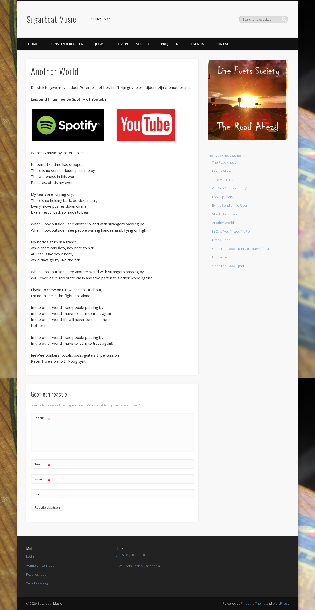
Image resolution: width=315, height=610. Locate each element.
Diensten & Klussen (66, 44)
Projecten (170, 44)
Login (30, 556)
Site (36, 494)
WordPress (281, 603)
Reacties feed (36, 574)
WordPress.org (37, 583)
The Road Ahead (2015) (224, 155)
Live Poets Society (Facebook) (138, 566)
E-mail (42, 480)
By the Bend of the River (229, 205)
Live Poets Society (133, 44)
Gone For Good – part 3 (229, 266)
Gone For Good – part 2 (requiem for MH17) (243, 248)
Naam (42, 465)
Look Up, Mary (222, 197)
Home (33, 44)
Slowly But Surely (224, 214)
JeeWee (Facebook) (131, 554)
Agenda (197, 44)
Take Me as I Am (223, 179)
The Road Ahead (224, 162)
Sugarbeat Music (51, 19)
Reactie (42, 418)
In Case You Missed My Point (232, 231)
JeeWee (100, 44)
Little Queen (221, 240)
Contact (223, 44)
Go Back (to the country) (229, 188)
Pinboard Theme (253, 603)
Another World (223, 222)
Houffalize (219, 257)
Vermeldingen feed (40, 565)
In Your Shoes (222, 171)
